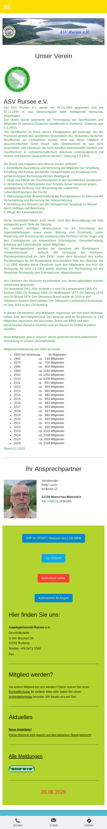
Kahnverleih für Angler (54, 598)
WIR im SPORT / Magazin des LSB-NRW (53, 538)
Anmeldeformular (20, 696)
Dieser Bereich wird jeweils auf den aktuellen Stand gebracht (50, 735)
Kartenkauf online (53, 578)
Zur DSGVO (53, 558)
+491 (51, 501)
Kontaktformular (19, 692)
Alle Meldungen (26, 756)
